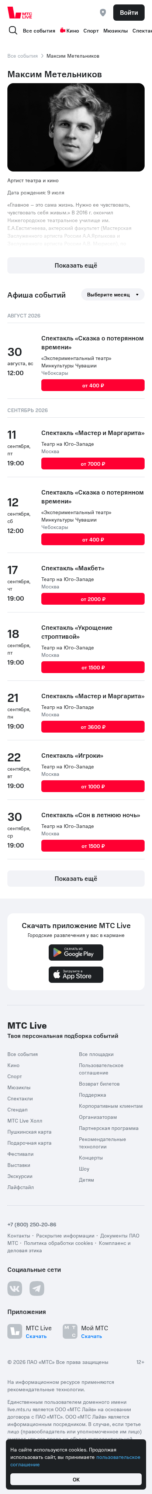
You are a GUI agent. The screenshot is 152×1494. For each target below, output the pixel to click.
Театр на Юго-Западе (67, 443)
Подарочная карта (29, 1142)
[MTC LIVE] (19, 12)
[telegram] (37, 1288)
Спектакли (20, 1098)
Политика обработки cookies (58, 1242)
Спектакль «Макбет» (72, 567)
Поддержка (92, 1094)
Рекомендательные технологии (102, 1142)
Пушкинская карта (29, 1131)
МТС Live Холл (24, 1120)
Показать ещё (76, 265)
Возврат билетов (99, 1083)
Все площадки (96, 1053)
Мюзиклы (115, 30)
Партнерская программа (109, 1127)
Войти (129, 12)
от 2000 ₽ (93, 598)
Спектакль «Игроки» (72, 755)
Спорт (91, 30)
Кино (72, 30)
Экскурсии (19, 1175)
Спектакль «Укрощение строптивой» (77, 632)
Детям (86, 1179)
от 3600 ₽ (93, 726)
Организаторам (98, 1116)
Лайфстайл (20, 1187)
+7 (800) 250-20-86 (31, 1224)
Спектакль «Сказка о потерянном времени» (92, 342)
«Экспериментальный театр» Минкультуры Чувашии (76, 361)
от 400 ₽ (93, 385)
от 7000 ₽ (93, 463)
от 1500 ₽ (93, 667)
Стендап (17, 1109)
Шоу (84, 1168)
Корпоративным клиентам (111, 1105)
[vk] (14, 1288)
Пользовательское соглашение (101, 1068)
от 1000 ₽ (93, 786)
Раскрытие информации (65, 1235)
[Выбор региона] (103, 12)
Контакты (18, 1235)
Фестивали (20, 1153)
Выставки (18, 1164)
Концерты (91, 1157)
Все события (39, 30)
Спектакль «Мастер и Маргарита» (93, 432)
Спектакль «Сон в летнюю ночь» (90, 814)
